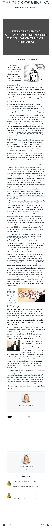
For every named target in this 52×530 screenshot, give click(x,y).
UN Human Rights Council (22, 140)
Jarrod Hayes (17, 494)
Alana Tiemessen (27, 59)
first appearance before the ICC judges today (25, 262)
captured (9, 106)
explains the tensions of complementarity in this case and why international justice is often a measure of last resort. (25, 135)
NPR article (25, 336)
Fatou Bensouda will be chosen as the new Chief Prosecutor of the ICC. (32, 350)
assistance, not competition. (34, 113)
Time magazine (28, 327)
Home (17, 7)
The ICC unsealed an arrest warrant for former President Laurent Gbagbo (24, 235)
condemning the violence (14, 153)
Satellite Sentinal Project (16, 332)
